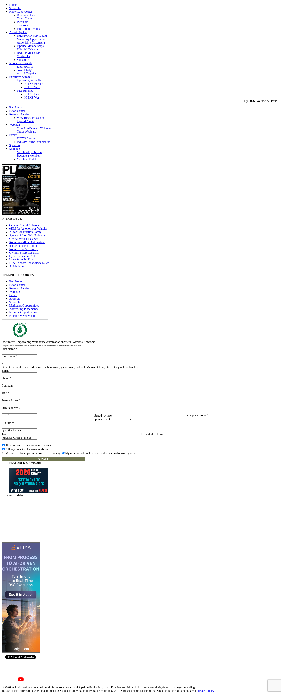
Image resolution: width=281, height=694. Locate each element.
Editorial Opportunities (23, 312)
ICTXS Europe (33, 83)
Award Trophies (26, 73)
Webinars (22, 21)
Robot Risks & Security (23, 249)
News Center (25, 18)
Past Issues (15, 107)
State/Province (104, 415)
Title (5, 393)
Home (13, 4)
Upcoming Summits (29, 80)
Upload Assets (25, 121)
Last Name (9, 356)
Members (14, 148)
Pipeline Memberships (30, 46)
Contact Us (23, 56)
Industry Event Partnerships (33, 141)
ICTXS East (31, 94)
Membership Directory (30, 152)
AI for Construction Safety (25, 232)
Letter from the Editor (22, 259)
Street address (11, 400)
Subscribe (15, 8)
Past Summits (25, 90)
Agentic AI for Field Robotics (27, 235)
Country (8, 422)
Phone (6, 378)
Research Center (27, 15)
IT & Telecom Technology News (29, 262)
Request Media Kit (28, 52)
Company (9, 385)
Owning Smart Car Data (24, 252)
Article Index (17, 266)
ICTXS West (32, 87)
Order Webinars (26, 131)
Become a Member (28, 155)
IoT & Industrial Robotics (24, 245)
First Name (9, 348)
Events (13, 135)
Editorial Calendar (28, 49)
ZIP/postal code (197, 415)
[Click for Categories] (28, 491)
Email (6, 370)
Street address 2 (11, 407)
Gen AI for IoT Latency (23, 238)
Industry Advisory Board (32, 35)
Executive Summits (20, 76)
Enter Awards (25, 66)
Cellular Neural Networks (24, 225)
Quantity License (12, 430)
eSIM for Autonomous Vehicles (28, 228)
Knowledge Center (20, 11)
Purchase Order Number (16, 437)
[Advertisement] (21, 520)
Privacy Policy (205, 690)
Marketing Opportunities (31, 39)
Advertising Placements (31, 42)
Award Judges (25, 70)
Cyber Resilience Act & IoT (26, 256)
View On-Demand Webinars (34, 128)
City (5, 415)
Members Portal (26, 159)
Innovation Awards (28, 28)
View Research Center (30, 117)
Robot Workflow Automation (27, 242)
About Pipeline (18, 32)
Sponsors (22, 25)
